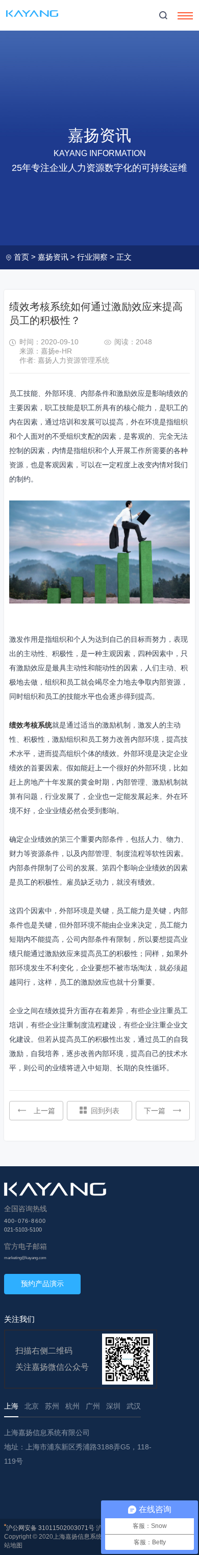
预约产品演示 (42, 1284)
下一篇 (154, 1111)
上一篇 (44, 1111)
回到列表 (105, 1111)
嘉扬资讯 (53, 257)
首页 (21, 257)
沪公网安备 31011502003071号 (50, 1528)
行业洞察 (92, 257)
